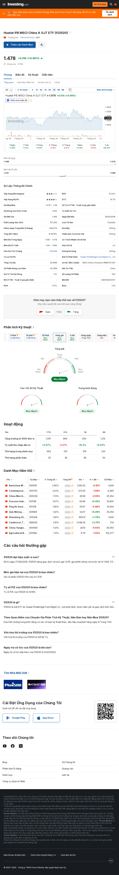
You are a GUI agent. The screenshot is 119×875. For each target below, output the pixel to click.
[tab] (15, 337)
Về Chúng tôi (68, 762)
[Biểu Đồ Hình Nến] (7, 90)
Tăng (76, 312)
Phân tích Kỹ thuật (17, 327)
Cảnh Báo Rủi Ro (68, 855)
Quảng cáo (67, 768)
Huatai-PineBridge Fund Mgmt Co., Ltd (97, 257)
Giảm (47, 312)
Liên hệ (65, 775)
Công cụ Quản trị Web (13, 781)
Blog (4, 762)
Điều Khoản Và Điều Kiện (14, 855)
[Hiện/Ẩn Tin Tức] (70, 90)
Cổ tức (57, 82)
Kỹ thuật (33, 74)
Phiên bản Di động (11, 768)
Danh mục (7, 775)
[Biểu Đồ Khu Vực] (11, 90)
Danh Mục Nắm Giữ (25, 82)
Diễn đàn (47, 74)
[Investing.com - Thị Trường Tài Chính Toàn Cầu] (18, 4)
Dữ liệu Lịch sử (44, 82)
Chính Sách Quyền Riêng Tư (43, 855)
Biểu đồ (19, 74)
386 (113, 274)
